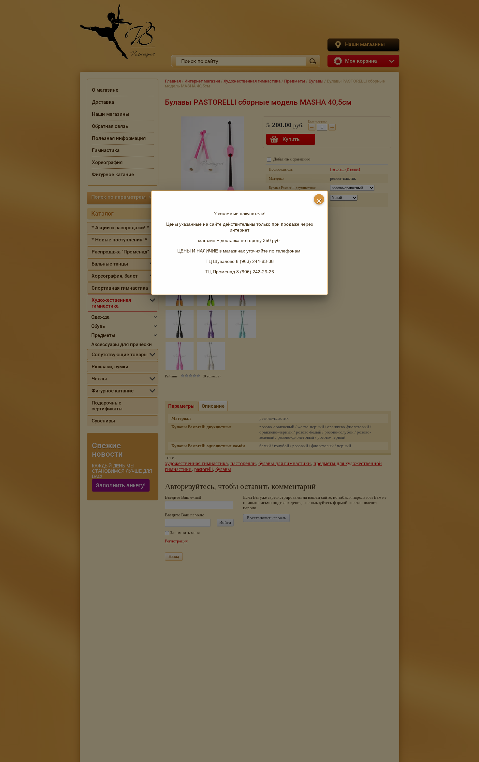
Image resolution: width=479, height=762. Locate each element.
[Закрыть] (319, 199)
